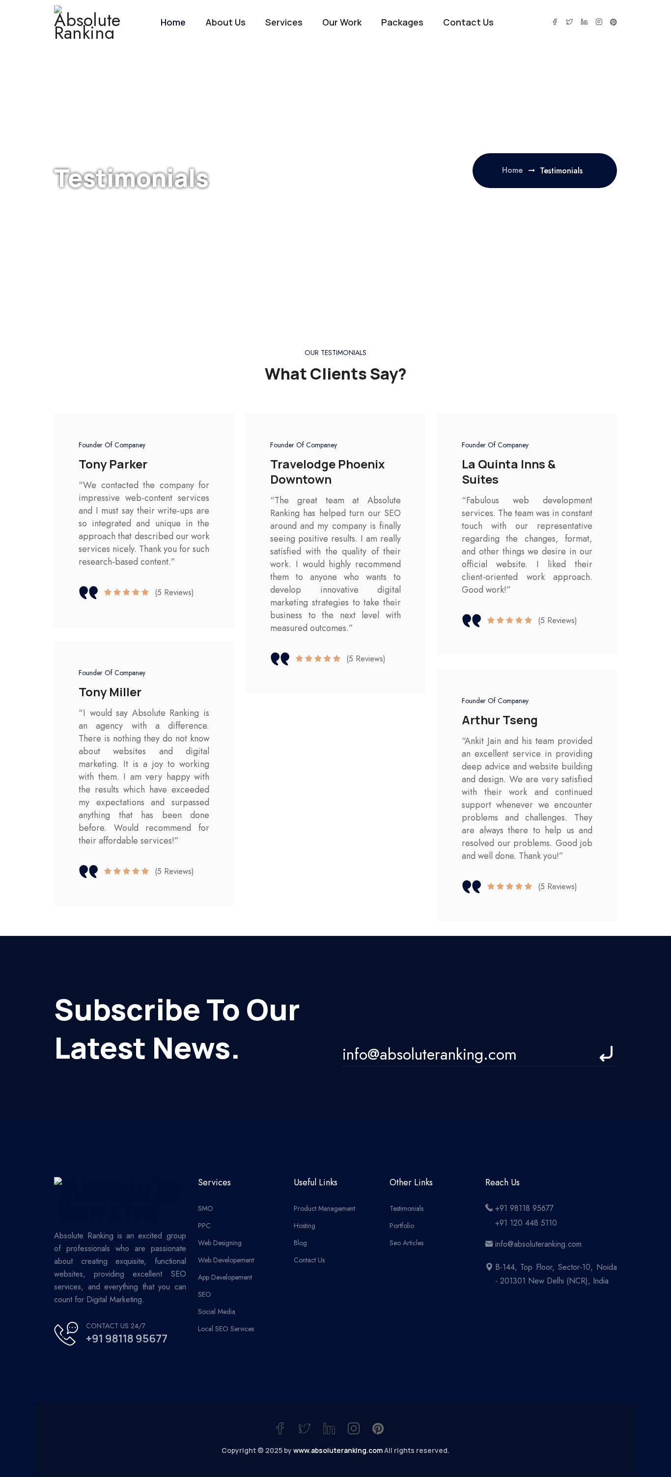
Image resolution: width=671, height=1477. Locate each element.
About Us (225, 22)
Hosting (304, 1226)
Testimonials (406, 1208)
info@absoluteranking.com (538, 1244)
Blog (300, 1243)
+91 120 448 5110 (526, 1223)
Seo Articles (406, 1243)
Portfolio (402, 1226)
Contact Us (468, 22)
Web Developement (226, 1260)
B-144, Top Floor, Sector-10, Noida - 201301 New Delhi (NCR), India (556, 1273)
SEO (204, 1294)
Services (284, 22)
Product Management (324, 1208)
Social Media (216, 1311)
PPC (204, 1226)
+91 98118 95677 (127, 1338)
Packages (402, 22)
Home (173, 22)
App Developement (225, 1277)
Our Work (342, 22)
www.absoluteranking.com (338, 1450)
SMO (205, 1208)
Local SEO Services (226, 1329)
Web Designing (220, 1243)
